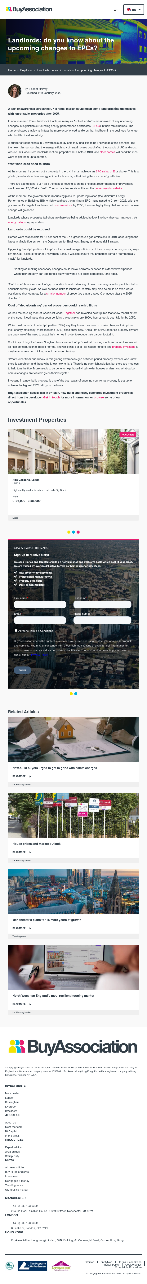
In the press (12, 1135)
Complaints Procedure (128, 1267)
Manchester (12, 1093)
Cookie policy (133, 1264)
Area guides (12, 1151)
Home (12, 70)
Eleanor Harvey (38, 89)
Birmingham (12, 1102)
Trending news (19, 936)
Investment (11, 1176)
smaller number (56, 293)
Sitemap (89, 1262)
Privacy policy (111, 1264)
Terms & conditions (130, 1262)
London (9, 1097)
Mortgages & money (17, 1181)
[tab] (68, 532)
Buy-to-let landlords (17, 1172)
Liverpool (10, 1106)
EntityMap (106, 1262)
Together (69, 313)
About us (10, 1122)
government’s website (108, 188)
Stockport (11, 1111)
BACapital (11, 1131)
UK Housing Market (21, 784)
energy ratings (17, 222)
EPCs (96, 126)
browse (99, 397)
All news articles (14, 1167)
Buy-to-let (26, 70)
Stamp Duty (12, 1156)
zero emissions (63, 205)
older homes (107, 152)
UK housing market (16, 1189)
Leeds (16, 483)
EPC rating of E (105, 171)
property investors (123, 346)
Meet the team (13, 1127)
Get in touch (51, 397)
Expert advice (13, 1147)
